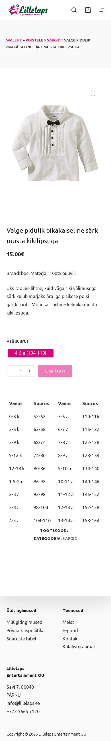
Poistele (34, 40)
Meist (68, 622)
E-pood (70, 630)
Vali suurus (17, 341)
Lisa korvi (55, 370)
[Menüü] (101, 10)
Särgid (53, 40)
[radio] (31, 353)
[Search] (74, 10)
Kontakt (71, 638)
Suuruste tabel (21, 638)
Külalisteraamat (79, 646)
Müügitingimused (24, 622)
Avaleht (13, 40)
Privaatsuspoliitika (26, 630)
